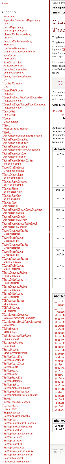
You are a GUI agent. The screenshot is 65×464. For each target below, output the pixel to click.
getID (58, 374)
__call (59, 301)
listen (59, 392)
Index (5, 3)
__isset (60, 308)
